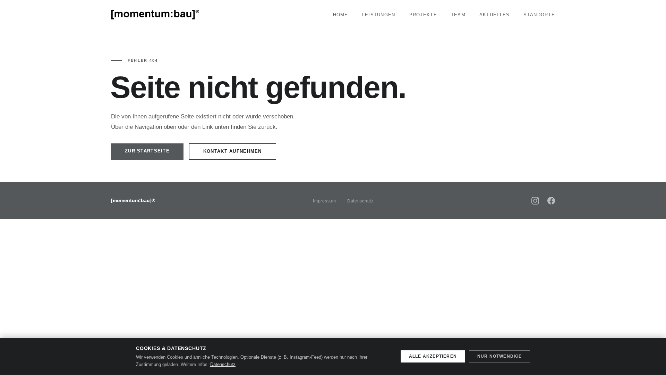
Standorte (539, 14)
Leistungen (378, 14)
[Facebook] (551, 201)
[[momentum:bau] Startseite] (155, 14)
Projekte (423, 14)
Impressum (324, 201)
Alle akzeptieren (433, 356)
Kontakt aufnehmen (232, 151)
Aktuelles (494, 14)
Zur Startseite (147, 150)
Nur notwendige (499, 356)
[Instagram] (535, 201)
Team (458, 14)
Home (340, 14)
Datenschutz (360, 201)
